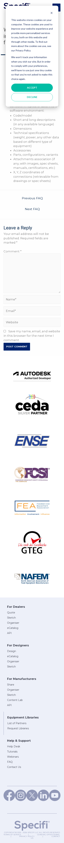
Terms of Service (12, 834)
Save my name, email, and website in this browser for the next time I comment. (32, 335)
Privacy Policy (26, 836)
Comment (13, 251)
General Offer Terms (48, 834)
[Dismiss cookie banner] (51, 13)
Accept (32, 87)
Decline (32, 96)
